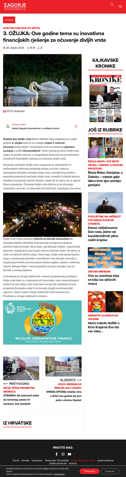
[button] (120, 7)
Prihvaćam (89, 471)
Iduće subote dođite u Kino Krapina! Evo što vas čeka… (103, 324)
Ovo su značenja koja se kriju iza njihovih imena (103, 278)
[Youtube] (69, 454)
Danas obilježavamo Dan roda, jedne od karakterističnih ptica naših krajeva (104, 228)
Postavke (110, 471)
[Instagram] (63, 454)
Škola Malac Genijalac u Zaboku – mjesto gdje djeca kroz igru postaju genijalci (105, 173)
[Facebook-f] (56, 454)
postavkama (59, 474)
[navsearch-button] (112, 5)
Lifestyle (9, 20)
